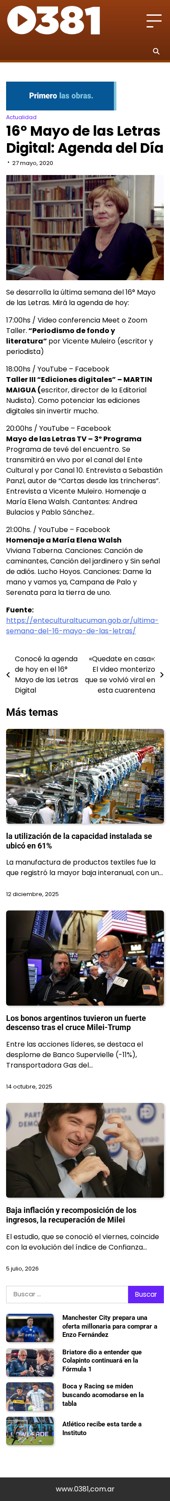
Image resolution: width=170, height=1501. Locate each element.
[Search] (156, 51)
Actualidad (21, 117)
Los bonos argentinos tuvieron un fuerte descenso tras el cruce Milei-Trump (76, 1022)
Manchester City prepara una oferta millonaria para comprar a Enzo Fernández (109, 1326)
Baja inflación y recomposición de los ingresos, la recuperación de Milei (71, 1215)
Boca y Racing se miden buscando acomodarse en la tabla (103, 1394)
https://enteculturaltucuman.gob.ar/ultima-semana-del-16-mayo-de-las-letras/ (82, 625)
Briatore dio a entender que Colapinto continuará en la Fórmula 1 (102, 1360)
